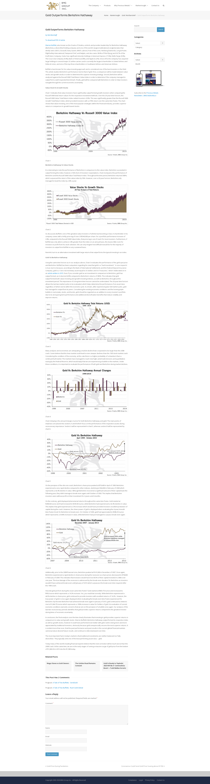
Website (48, 745)
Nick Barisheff (131, 15)
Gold (123, 15)
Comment (49, 703)
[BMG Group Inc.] (58, 5)
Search (136, 26)
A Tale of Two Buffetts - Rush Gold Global (68, 688)
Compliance (132, 780)
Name (47, 728)
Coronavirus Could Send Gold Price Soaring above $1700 (142, 766)
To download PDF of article (55, 40)
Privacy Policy (149, 780)
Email (47, 736)
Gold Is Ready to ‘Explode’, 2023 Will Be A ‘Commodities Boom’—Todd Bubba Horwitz (115, 665)
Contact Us (161, 780)
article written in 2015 (55, 273)
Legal (141, 780)
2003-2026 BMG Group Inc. (62, 780)
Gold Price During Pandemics (57, 766)
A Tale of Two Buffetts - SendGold (65, 683)
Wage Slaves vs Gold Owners (58, 663)
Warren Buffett (50, 45)
